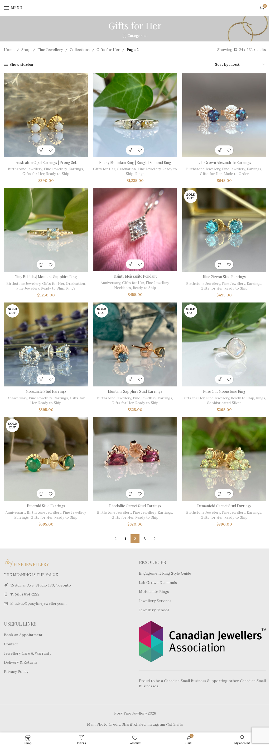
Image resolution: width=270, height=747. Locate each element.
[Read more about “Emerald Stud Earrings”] (41, 493)
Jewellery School (154, 610)
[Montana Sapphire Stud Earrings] (135, 344)
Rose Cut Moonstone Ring (224, 391)
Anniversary (110, 283)
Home (9, 49)
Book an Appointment (23, 634)
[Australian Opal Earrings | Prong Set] (46, 115)
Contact (11, 644)
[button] (41, 150)
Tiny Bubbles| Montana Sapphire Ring (46, 276)
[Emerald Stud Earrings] (46, 459)
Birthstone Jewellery (25, 169)
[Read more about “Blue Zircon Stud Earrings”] (219, 264)
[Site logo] (135, 7)
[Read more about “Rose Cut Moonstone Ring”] (219, 379)
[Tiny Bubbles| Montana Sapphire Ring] (46, 230)
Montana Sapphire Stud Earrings (135, 391)
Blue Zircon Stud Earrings (224, 276)
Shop (26, 49)
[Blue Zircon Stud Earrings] (224, 230)
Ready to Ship (57, 174)
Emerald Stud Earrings (46, 505)
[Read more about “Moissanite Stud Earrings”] (41, 379)
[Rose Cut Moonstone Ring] (224, 344)
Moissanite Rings (154, 591)
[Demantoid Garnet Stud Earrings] (224, 459)
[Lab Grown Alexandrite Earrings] (224, 115)
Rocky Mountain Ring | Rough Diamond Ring (135, 162)
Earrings (76, 169)
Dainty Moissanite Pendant (135, 276)
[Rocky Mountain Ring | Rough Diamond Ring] (135, 115)
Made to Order (236, 174)
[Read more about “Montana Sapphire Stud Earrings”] (130, 379)
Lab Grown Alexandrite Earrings (224, 162)
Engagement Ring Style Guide (165, 573)
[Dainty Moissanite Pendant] (135, 229)
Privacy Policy (16, 671)
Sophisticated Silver (224, 403)
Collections (80, 49)
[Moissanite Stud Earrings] (46, 344)
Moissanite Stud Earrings (46, 391)
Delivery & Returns (20, 662)
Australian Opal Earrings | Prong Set (46, 162)
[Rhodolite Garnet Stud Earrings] (135, 459)
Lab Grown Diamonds (158, 582)
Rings (139, 174)
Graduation (126, 169)
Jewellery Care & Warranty (27, 653)
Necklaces (122, 288)
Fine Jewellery (50, 49)
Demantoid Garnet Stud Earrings (224, 505)
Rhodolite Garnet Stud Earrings (135, 505)
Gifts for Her (108, 49)
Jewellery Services (155, 600)
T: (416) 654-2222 (25, 594)
